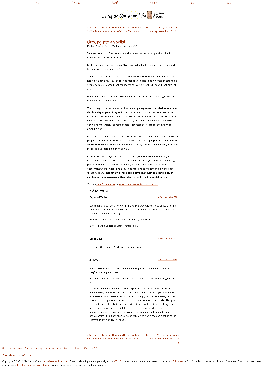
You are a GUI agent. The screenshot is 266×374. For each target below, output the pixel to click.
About (12, 348)
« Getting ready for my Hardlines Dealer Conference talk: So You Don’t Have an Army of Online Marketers (118, 29)
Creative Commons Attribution (33, 364)
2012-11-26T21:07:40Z (167, 259)
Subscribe (57, 348)
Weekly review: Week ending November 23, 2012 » (164, 31)
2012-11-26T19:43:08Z (167, 197)
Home (5, 348)
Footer (228, 2)
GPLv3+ (118, 361)
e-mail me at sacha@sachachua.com (138, 184)
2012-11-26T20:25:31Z (167, 238)
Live (192, 2)
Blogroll (78, 348)
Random (154, 2)
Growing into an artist (106, 42)
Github (27, 355)
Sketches (98, 348)
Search (115, 2)
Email (5, 355)
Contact (76, 2)
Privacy (38, 348)
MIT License (176, 361)
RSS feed (68, 348)
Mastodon (15, 355)
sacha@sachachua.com (55, 361)
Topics (37, 2)
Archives (29, 348)
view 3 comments (105, 184)
